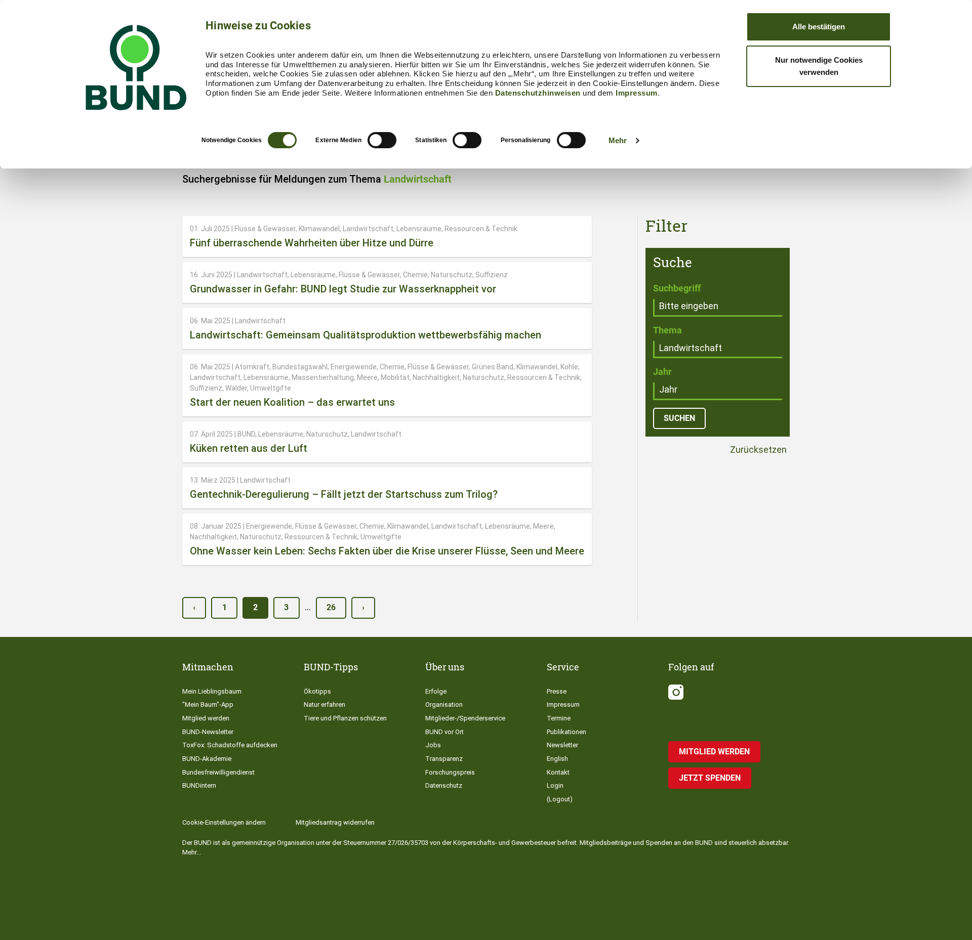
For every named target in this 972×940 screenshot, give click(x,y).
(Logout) (560, 799)
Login (555, 785)
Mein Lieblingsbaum (211, 691)
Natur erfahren (324, 704)
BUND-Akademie (206, 758)
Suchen (679, 418)
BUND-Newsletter (207, 732)
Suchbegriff (677, 288)
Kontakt (558, 772)
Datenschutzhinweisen (538, 93)
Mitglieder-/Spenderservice (465, 718)
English (557, 758)
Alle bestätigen (818, 26)
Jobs (433, 745)
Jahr (662, 371)
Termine (559, 718)
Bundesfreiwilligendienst (218, 772)
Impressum (637, 93)
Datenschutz (443, 785)
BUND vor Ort (444, 732)
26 (331, 607)
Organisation (444, 704)
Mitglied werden (205, 718)
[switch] (382, 140)
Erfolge (436, 691)
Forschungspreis (450, 772)
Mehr (618, 140)
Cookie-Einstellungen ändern (224, 822)
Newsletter (562, 745)
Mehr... (191, 852)
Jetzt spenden (710, 778)
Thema (667, 330)
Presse (556, 691)
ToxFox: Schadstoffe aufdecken (229, 745)
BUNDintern (199, 785)
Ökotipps (317, 691)
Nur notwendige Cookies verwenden (819, 66)
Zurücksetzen (757, 450)
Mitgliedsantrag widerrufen (335, 822)
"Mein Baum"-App (207, 704)
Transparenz (444, 758)
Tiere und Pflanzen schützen (345, 718)
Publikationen (566, 732)
